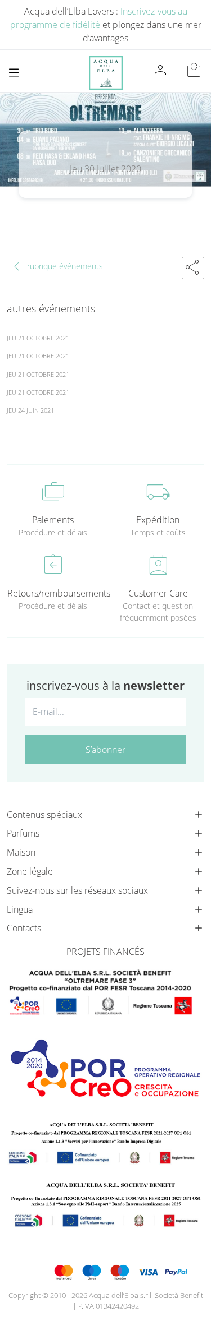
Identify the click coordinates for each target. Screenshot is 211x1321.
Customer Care (158, 593)
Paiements (53, 520)
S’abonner (105, 749)
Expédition (157, 520)
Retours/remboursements (53, 593)
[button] (193, 268)
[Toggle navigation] (14, 72)
